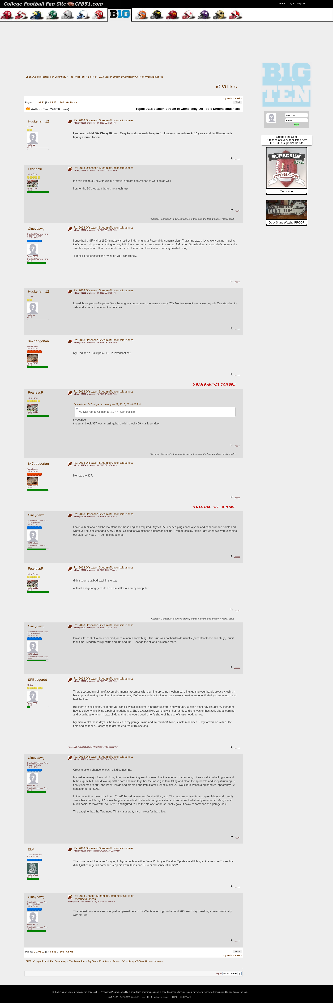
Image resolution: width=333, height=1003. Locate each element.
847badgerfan (38, 341)
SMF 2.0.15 (113, 997)
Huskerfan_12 (38, 121)
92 (43, 102)
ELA (31, 849)
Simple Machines (138, 997)
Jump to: (218, 974)
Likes (229, 87)
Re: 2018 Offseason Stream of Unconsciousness (103, 120)
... (37, 102)
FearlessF (35, 169)
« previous (228, 98)
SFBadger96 (37, 679)
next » (238, 98)
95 (55, 102)
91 (39, 102)
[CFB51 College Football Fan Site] (166, 4)
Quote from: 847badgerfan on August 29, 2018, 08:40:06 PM (107, 404)
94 (51, 102)
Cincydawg (36, 228)
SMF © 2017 (125, 997)
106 (62, 102)
